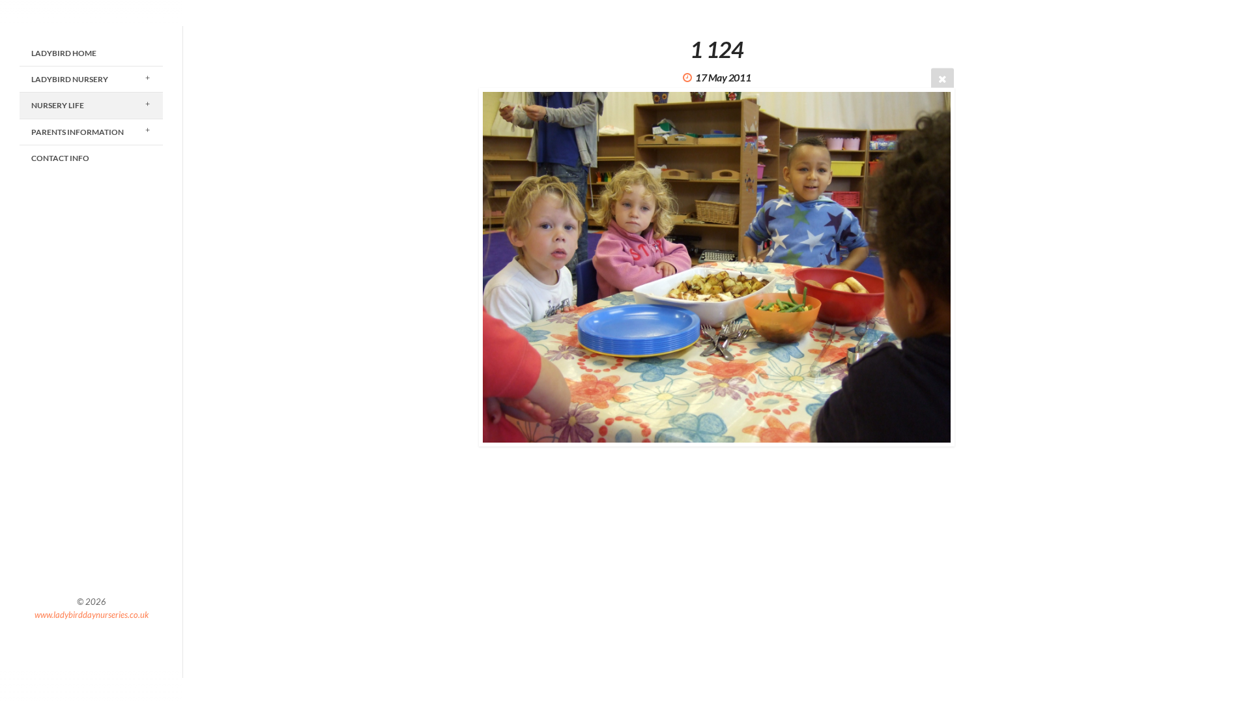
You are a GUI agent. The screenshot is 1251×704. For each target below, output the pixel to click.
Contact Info (60, 158)
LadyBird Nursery (69, 79)
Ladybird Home (63, 53)
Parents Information (77, 132)
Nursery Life (57, 105)
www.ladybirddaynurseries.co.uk (92, 614)
